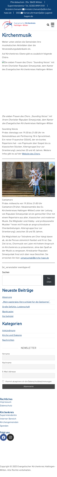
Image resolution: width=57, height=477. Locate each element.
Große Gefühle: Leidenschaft (16, 307)
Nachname (6, 363)
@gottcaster (8, 312)
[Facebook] (3, 437)
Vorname (6, 354)
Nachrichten (8, 340)
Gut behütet (7, 316)
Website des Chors (31, 154)
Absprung (7, 297)
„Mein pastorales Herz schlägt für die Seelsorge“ (26, 302)
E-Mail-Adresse (9, 372)
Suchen (5, 272)
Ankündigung (8, 331)
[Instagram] (10, 437)
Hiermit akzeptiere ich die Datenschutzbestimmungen (28, 382)
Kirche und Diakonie (12, 335)
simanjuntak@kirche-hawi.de (35, 258)
